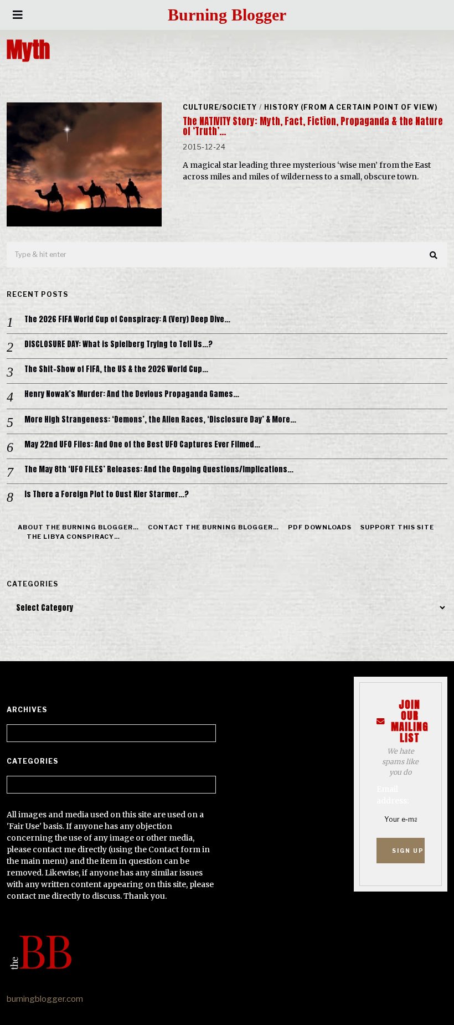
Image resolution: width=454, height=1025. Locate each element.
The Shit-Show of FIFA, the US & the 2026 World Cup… (116, 369)
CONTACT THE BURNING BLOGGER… (213, 527)
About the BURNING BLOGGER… (78, 527)
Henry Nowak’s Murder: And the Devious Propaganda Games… (131, 394)
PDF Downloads (320, 527)
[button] (434, 255)
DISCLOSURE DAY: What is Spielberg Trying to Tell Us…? (118, 344)
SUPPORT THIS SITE (397, 527)
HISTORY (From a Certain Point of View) (350, 107)
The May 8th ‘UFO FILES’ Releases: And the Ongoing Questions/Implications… (158, 470)
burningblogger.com (45, 999)
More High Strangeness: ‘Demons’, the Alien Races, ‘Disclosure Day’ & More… (160, 420)
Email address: (392, 795)
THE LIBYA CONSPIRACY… (73, 536)
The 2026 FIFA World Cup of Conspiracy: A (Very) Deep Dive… (127, 320)
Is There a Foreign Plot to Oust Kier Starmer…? (106, 494)
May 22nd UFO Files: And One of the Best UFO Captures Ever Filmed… (142, 445)
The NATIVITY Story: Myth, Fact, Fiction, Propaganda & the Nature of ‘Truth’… (313, 126)
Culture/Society (220, 107)
